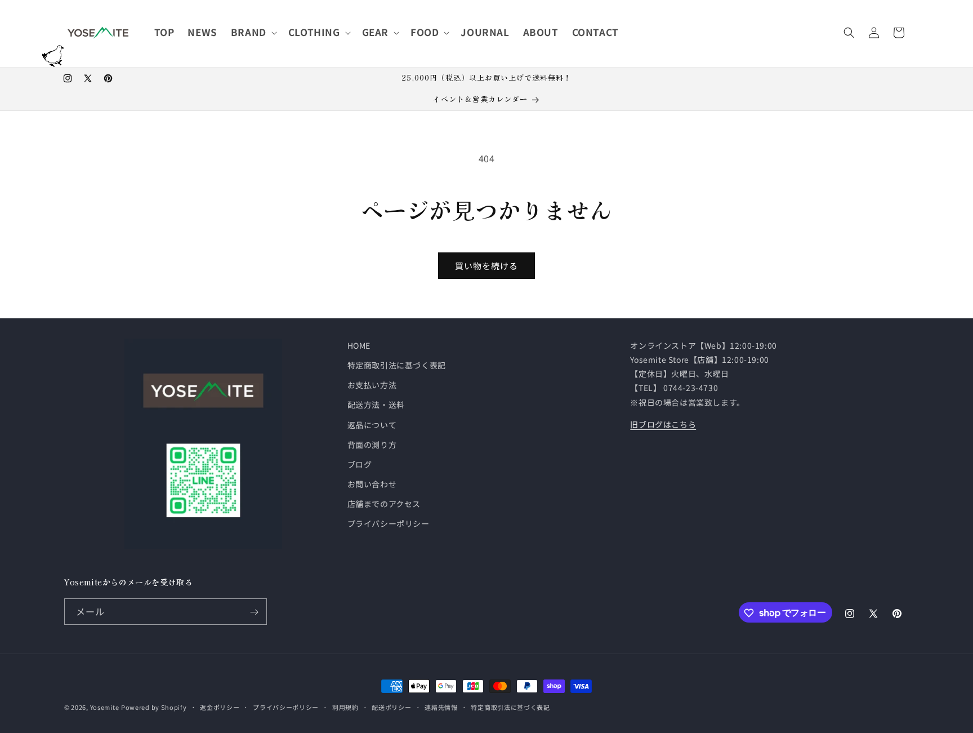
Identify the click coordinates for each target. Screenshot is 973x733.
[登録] (254, 612)
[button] (253, 32)
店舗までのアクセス (384, 504)
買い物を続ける (486, 266)
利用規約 (345, 706)
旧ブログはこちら (663, 424)
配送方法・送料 (376, 405)
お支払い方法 (372, 384)
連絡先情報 (441, 706)
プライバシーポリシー (388, 524)
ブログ (359, 464)
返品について (372, 424)
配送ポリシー (391, 706)
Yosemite (104, 707)
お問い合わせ (372, 484)
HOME (359, 345)
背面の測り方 (372, 444)
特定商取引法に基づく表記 (396, 365)
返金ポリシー (219, 706)
